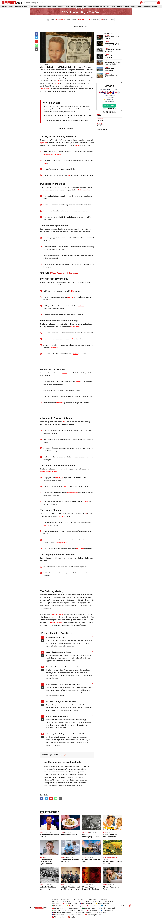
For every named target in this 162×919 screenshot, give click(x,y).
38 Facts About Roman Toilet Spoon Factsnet (112, 44)
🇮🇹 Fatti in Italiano (57, 906)
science (85, 501)
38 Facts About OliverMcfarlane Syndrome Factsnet (47, 862)
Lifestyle (89, 6)
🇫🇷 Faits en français (86, 903)
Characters (18, 6)
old (59, 80)
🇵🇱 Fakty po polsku (100, 912)
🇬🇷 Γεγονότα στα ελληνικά (107, 908)
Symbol (99, 115)
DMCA (80, 901)
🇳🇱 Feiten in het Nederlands (82, 912)
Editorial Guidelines (108, 19)
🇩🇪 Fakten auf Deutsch (70, 903)
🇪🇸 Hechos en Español (102, 903)
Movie (108, 6)
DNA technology (57, 614)
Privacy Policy (97, 901)
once (69, 175)
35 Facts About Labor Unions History (48, 888)
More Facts (55, 903)
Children (81, 306)
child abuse (80, 549)
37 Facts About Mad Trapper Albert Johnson (91, 888)
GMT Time (100, 120)
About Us (55, 899)
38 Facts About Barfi (69, 835)
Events (49, 6)
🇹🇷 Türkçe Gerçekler (58, 917)
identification (44, 89)
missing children (61, 542)
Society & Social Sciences (150, 6)
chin (88, 211)
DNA (72, 291)
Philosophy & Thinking (123, 6)
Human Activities (81, 6)
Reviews (133, 6)
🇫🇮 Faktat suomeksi (72, 908)
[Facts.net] (12, 2)
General (67, 6)
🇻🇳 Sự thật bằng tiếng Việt (93, 915)
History (72, 6)
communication (72, 493)
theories (57, 83)
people (64, 373)
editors (62, 777)
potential (70, 297)
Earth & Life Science (40, 6)
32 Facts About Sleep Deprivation (111, 888)
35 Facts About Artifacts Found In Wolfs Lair (112, 63)
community (60, 403)
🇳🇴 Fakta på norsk (57, 908)
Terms (87, 901)
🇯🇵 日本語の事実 (92, 910)
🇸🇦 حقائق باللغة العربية (88, 908)
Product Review (91, 899)
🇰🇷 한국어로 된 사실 (107, 910)
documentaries (75, 327)
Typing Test (100, 125)
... (159, 6)
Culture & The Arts (27, 6)
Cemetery (78, 382)
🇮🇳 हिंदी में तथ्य (56, 910)
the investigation (83, 190)
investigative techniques (48, 472)
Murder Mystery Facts (80, 26)
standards (71, 774)
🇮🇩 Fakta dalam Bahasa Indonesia (73, 910)
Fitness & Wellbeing (57, 6)
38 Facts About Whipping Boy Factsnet (91, 836)
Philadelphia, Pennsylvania (52, 154)
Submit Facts (109, 901)
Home (77, 8)
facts (77, 145)
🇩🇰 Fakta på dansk (91, 906)
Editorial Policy (65, 899)
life (86, 513)
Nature (113, 6)
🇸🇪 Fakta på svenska (107, 906)
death (45, 163)
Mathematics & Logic (99, 6)
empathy (46, 525)
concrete (46, 190)
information (54, 348)
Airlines (4, 6)
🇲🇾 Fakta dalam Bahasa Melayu (61, 912)
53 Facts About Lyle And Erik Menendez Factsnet (70, 888)
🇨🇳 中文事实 (72, 917)
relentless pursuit (56, 622)
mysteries (43, 143)
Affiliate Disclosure (68, 901)
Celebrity (10, 6)
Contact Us (103, 899)
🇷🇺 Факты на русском (74, 915)
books (72, 339)
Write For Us (56, 901)
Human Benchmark (102, 129)
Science (139, 6)
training (66, 486)
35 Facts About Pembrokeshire (109, 69)
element (60, 516)
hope (64, 422)
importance (59, 478)
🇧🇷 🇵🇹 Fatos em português (75, 906)
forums (75, 354)
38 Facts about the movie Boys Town (110, 836)
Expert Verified (95, 19)
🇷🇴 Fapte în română (58, 915)
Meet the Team (78, 899)
